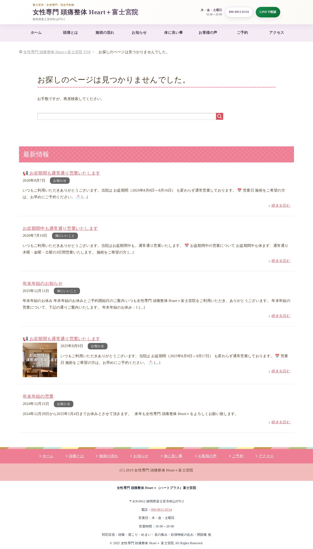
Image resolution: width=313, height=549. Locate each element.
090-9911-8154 (239, 12)
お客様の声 (208, 32)
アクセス (276, 32)
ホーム (36, 32)
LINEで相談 (268, 12)
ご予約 (242, 32)
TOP (57, 52)
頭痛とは (70, 32)
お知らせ (139, 32)
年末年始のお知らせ (43, 283)
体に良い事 (173, 32)
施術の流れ (105, 32)
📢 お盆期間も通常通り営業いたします (61, 173)
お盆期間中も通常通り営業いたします (60, 228)
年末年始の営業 (38, 396)
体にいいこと (65, 235)
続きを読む (281, 205)
